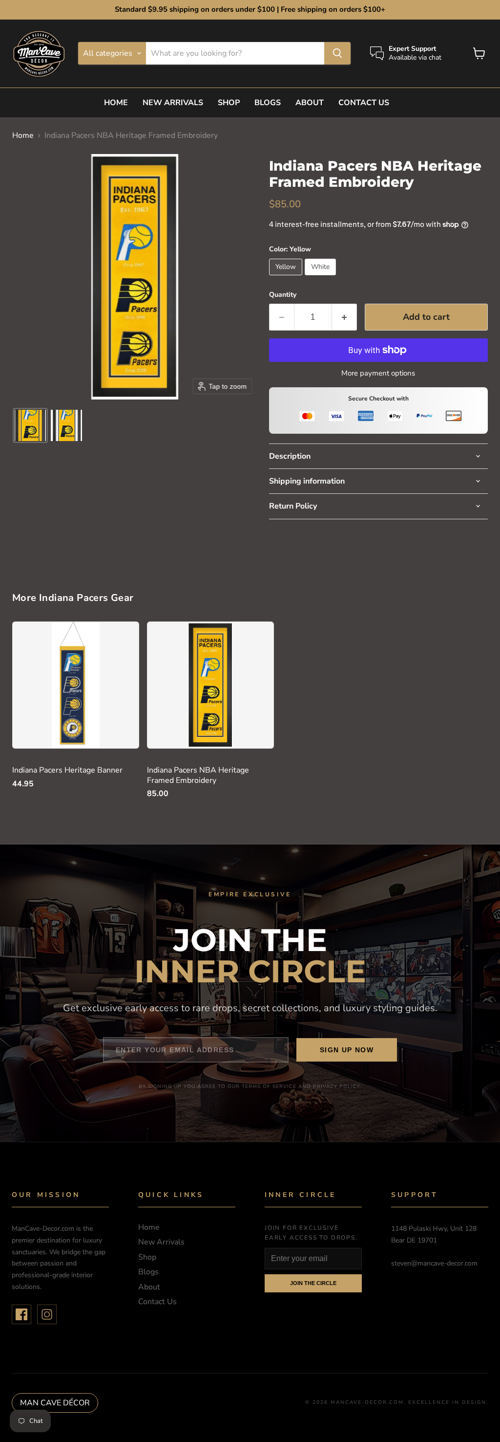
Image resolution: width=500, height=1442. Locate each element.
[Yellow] (287, 277)
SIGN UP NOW (347, 1050)
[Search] (337, 53)
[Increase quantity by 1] (344, 317)
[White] (321, 277)
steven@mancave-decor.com (434, 1263)
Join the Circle (313, 1283)
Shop (229, 102)
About (309, 102)
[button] (30, 425)
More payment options (378, 373)
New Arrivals (173, 102)
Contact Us (363, 102)
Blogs (267, 102)
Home (116, 102)
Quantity (282, 295)
